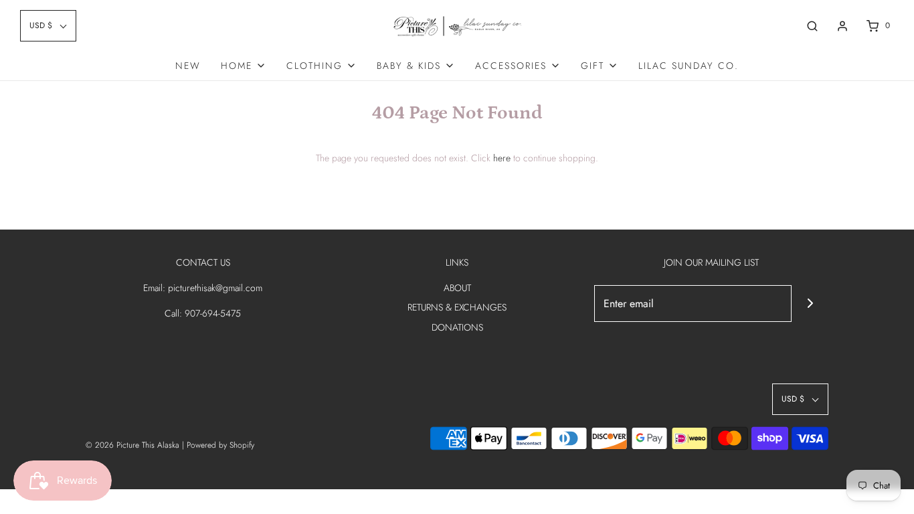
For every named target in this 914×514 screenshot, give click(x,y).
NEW (188, 65)
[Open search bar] (812, 26)
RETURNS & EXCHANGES (457, 307)
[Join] (810, 303)
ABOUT (457, 287)
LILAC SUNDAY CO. (688, 65)
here (502, 158)
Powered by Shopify (220, 445)
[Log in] (842, 26)
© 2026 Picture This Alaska (132, 445)
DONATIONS (457, 327)
